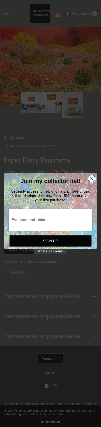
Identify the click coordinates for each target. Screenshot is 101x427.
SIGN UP (50, 241)
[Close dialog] (91, 178)
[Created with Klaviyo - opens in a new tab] (50, 251)
